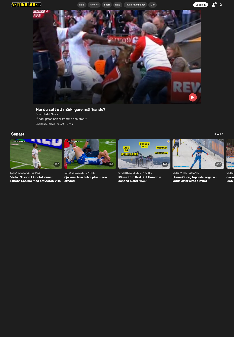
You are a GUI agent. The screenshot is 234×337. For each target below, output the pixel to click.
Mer (152, 4)
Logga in (201, 4)
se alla (218, 134)
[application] (117, 57)
